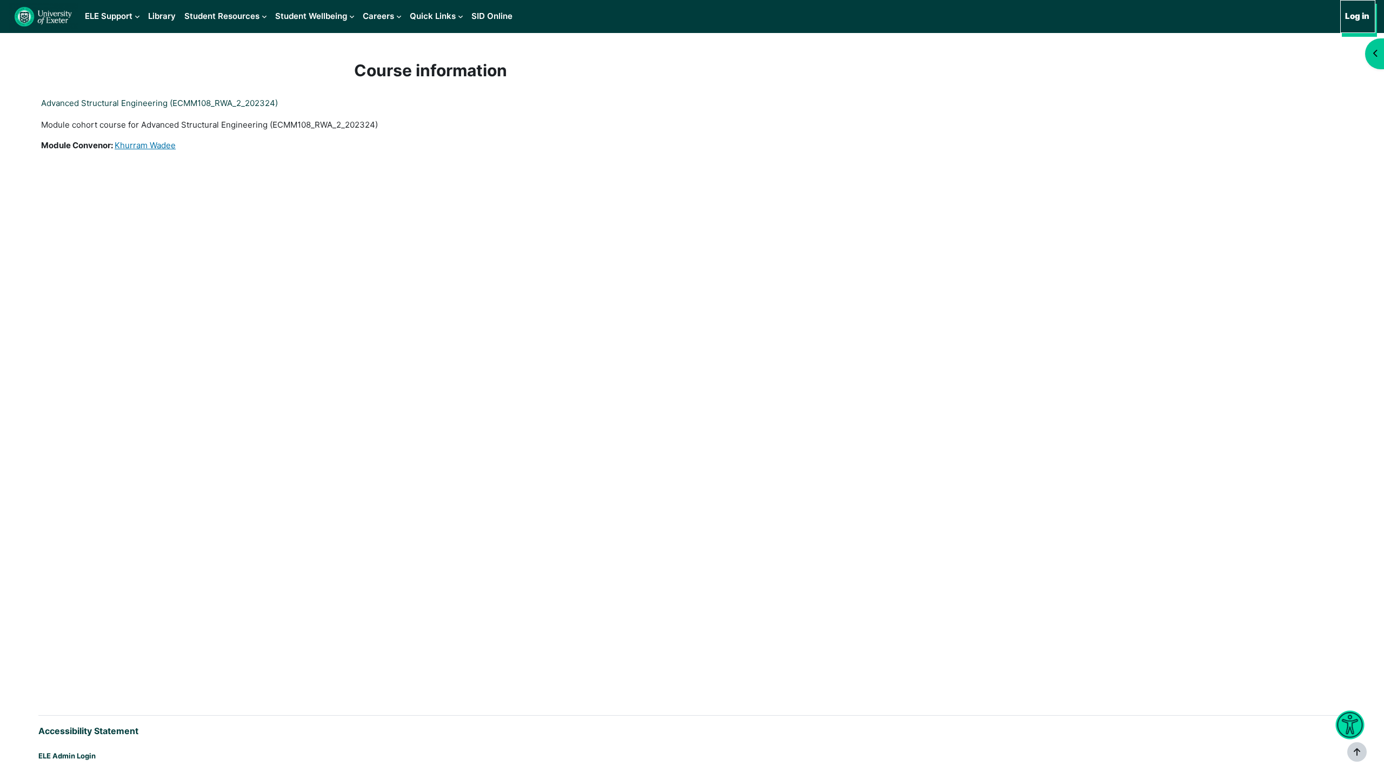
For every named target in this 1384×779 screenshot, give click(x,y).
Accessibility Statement (88, 730)
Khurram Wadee (145, 145)
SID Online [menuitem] (492, 16)
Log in (1357, 16)
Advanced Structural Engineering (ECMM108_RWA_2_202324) (159, 103)
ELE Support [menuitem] (108, 16)
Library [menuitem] (162, 16)
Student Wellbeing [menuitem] (311, 16)
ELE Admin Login (67, 755)
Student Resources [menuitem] (222, 16)
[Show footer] (1357, 752)
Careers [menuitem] (378, 16)
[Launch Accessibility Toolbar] (1350, 725)
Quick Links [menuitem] (433, 16)
